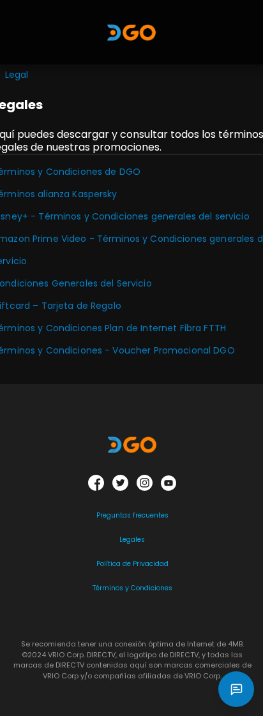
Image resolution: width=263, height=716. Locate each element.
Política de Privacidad (132, 564)
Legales (132, 539)
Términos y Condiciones (132, 588)
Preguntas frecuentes (132, 515)
